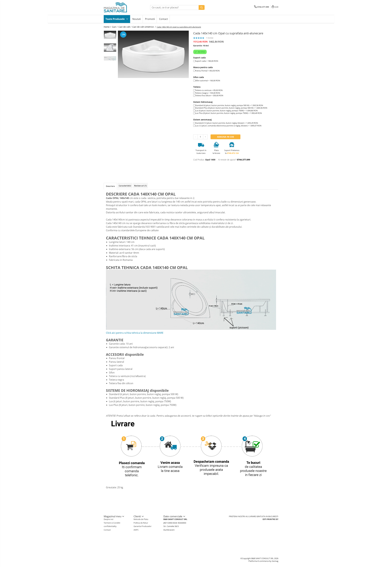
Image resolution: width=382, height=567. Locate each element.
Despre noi (108, 519)
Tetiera (196, 86)
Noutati (136, 19)
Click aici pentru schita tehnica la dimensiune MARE (134, 332)
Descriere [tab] (110, 186)
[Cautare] (202, 7)
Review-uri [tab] (140, 185)
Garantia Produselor (142, 526)
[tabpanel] (153, 54)
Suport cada (199, 57)
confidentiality (110, 526)
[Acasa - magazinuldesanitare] (119, 7)
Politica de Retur (141, 522)
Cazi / (115, 26)
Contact (163, 19)
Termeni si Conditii (112, 522)
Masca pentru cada (203, 67)
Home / (107, 26)
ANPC (136, 529)
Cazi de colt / (125, 26)
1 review (209, 37)
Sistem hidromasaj (202, 102)
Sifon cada (198, 77)
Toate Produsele (115, 19)
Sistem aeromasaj (202, 119)
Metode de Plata (141, 519)
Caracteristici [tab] (125, 185)
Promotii (150, 19)
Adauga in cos (225, 136)
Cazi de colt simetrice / (144, 26)
